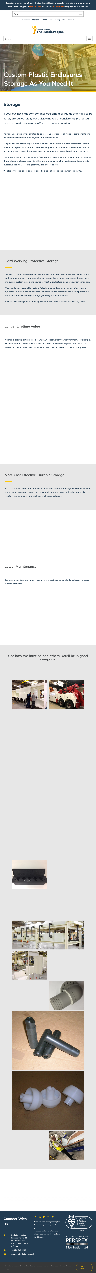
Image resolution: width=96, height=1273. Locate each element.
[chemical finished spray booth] (66, 904)
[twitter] (40, 1217)
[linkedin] (44, 1217)
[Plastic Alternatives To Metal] (66, 995)
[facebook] (36, 1217)
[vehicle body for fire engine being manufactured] (29, 754)
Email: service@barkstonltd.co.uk (61, 20)
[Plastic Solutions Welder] (29, 814)
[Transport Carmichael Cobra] (66, 724)
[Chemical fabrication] (48, 935)
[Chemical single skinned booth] (66, 874)
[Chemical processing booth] (29, 965)
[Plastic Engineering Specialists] (66, 1145)
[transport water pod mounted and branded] (29, 784)
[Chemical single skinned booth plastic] (29, 844)
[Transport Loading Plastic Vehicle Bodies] (29, 724)
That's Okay (82, 1267)
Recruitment (58, 6)
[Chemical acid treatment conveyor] (66, 965)
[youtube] (48, 1217)
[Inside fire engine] (66, 754)
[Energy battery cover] (29, 995)
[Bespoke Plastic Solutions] (29, 1145)
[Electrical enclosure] (29, 874)
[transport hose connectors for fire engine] (66, 784)
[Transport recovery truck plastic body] (66, 694)
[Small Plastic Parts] (48, 1040)
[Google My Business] (53, 1217)
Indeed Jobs (35, 6)
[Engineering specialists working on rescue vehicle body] (29, 694)
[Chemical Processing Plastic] (29, 904)
